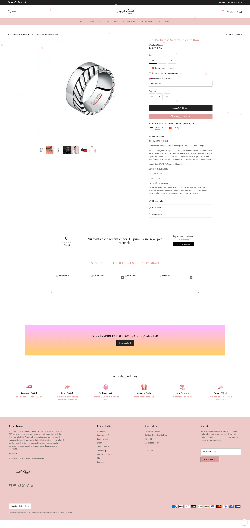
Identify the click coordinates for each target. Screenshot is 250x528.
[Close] (148, 244)
